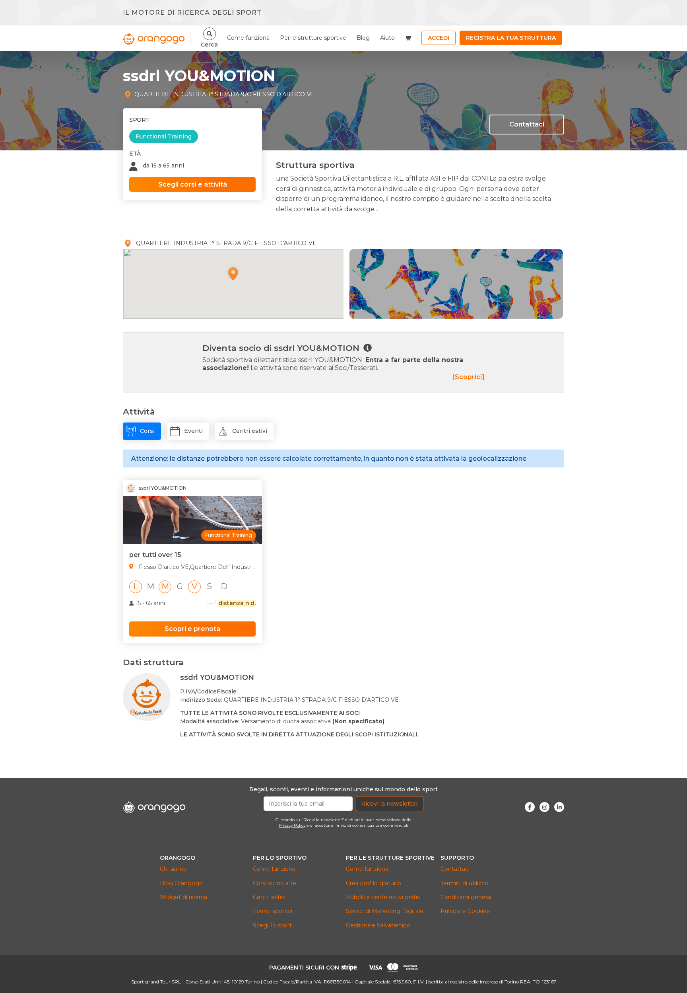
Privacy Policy (292, 825)
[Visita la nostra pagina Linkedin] (559, 807)
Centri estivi (269, 897)
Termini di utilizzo (464, 883)
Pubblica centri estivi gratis (383, 897)
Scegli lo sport (272, 925)
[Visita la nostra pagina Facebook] (530, 807)
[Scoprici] (468, 377)
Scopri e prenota (192, 629)
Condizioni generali (467, 897)
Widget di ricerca (183, 897)
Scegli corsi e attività (192, 184)
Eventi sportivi (272, 911)
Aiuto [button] (387, 37)
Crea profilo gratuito (373, 883)
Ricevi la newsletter (389, 803)
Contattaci (526, 124)
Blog (363, 37)
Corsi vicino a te (274, 883)
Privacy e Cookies (465, 911)
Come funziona (248, 37)
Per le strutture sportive (313, 37)
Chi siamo (173, 868)
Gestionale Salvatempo (378, 925)
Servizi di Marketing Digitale (384, 911)
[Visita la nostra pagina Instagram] (544, 807)
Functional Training (164, 136)
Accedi (438, 37)
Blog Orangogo (181, 883)
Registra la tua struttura (511, 37)
